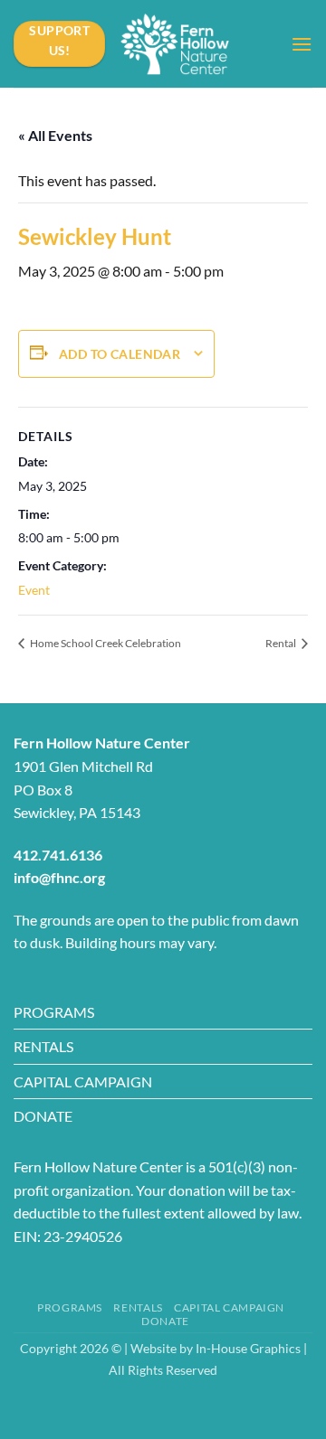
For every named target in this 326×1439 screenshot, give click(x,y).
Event (34, 589)
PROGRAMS (54, 1011)
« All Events (55, 135)
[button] (301, 44)
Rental (281, 643)
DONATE (43, 1115)
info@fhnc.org (59, 877)
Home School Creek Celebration (104, 643)
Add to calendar (119, 354)
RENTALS (43, 1046)
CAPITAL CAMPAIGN (83, 1081)
